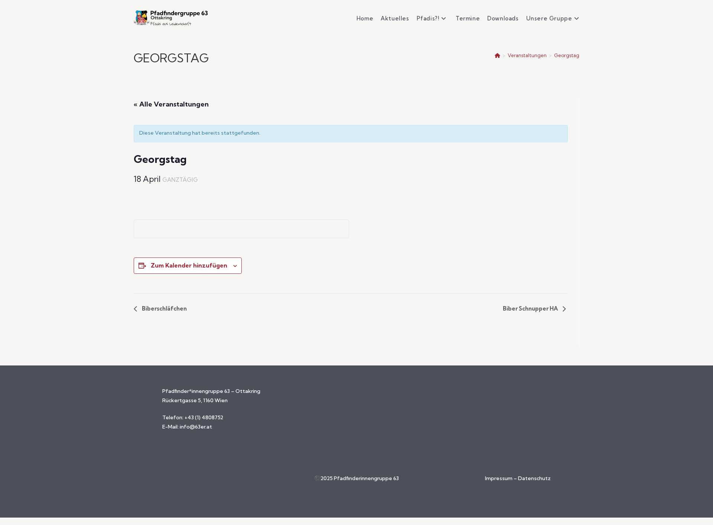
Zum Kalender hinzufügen (189, 265)
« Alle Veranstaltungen (171, 104)
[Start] (497, 55)
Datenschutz (534, 478)
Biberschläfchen (164, 308)
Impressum (499, 478)
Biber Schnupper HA (531, 308)
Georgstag (566, 55)
